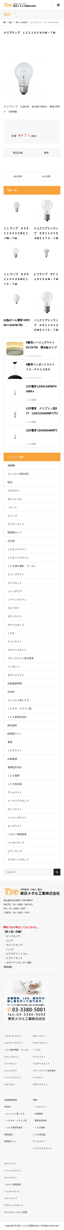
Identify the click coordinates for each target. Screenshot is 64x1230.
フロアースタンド (17, 649)
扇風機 (11, 465)
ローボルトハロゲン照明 (16, 1212)
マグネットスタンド (18, 859)
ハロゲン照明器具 (17, 834)
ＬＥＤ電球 (13, 775)
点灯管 (11, 540)
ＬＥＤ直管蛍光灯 (17, 717)
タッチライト (15, 825)
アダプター (13, 490)
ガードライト (15, 809)
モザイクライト (16, 675)
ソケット (12, 507)
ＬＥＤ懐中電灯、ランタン (22, 566)
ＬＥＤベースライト (18, 557)
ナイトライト (15, 641)
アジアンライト (16, 524)
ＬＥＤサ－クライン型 (19, 708)
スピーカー (13, 607)
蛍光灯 (11, 691)
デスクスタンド (16, 624)
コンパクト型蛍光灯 (18, 473)
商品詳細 (18, 152)
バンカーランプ (16, 842)
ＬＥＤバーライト (17, 549)
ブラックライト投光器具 (21, 658)
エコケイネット (14, 958)
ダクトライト (15, 616)
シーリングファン (17, 599)
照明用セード (15, 532)
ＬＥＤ (11, 633)
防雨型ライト (15, 733)
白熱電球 (12, 758)
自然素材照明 (15, 683)
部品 (10, 482)
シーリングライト (17, 817)
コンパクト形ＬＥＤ (18, 700)
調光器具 (12, 725)
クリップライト (16, 574)
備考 (46, 152)
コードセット (15, 582)
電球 (10, 742)
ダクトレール (15, 499)
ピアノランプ (15, 851)
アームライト (15, 792)
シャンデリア (15, 591)
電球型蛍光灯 (15, 767)
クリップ (12, 515)
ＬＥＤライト (15, 750)
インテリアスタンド (18, 800)
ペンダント (13, 666)
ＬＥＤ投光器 (15, 784)
